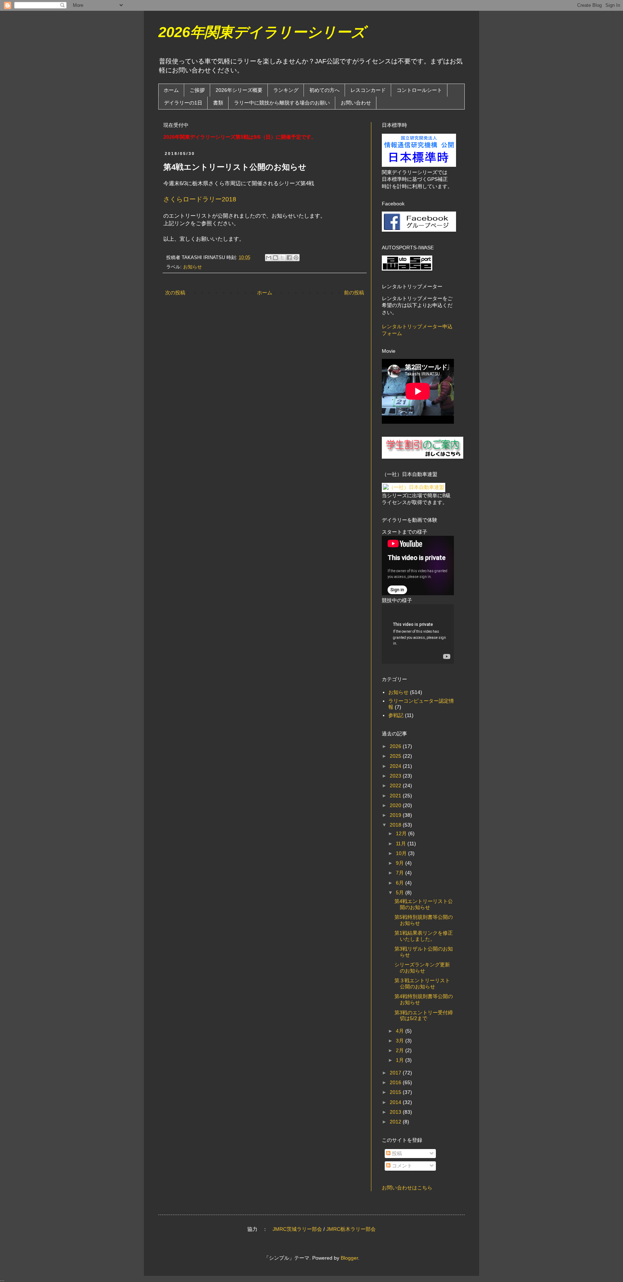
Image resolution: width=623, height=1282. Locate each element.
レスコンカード (368, 90)
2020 (396, 805)
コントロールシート (419, 90)
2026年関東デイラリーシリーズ (262, 32)
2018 (396, 825)
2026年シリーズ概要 (239, 90)
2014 (396, 1102)
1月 (400, 1060)
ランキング (286, 90)
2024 (396, 766)
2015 (396, 1092)
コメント (401, 1166)
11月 (401, 843)
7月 (400, 873)
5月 (400, 892)
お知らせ (192, 267)
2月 (400, 1050)
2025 (396, 756)
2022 (396, 785)
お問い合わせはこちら (407, 1187)
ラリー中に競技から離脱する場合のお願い (282, 103)
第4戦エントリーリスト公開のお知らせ (423, 904)
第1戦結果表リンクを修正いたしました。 (423, 936)
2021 (396, 795)
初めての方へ (324, 90)
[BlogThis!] (275, 257)
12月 (402, 833)
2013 (396, 1112)
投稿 (396, 1153)
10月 (402, 853)
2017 (396, 1073)
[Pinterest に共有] (296, 257)
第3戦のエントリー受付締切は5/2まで (423, 1015)
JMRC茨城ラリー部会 (297, 1229)
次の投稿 (175, 292)
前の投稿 (354, 292)
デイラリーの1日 (183, 103)
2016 (396, 1082)
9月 (400, 863)
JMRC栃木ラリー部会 (351, 1229)
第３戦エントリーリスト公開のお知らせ (422, 983)
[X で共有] (282, 257)
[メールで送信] (268, 257)
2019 (396, 815)
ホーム (171, 90)
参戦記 (395, 715)
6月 (400, 883)
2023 (396, 776)
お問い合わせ (356, 103)
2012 (396, 1122)
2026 (396, 746)
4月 (400, 1031)
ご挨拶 (197, 90)
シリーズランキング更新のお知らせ (422, 968)
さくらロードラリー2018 (199, 199)
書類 (218, 103)
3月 (400, 1040)
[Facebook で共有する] (289, 257)
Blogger (349, 1258)
